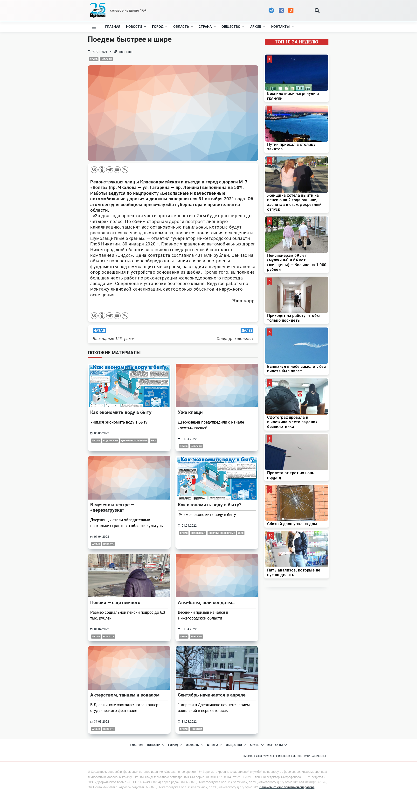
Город (157, 26)
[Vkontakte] (94, 169)
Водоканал (110, 440)
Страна (205, 26)
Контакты (280, 26)
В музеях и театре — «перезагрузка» (112, 507)
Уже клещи (190, 412)
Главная (112, 26)
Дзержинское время (134, 440)
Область (181, 26)
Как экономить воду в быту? (209, 505)
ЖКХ (153, 440)
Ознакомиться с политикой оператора (286, 787)
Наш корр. (126, 52)
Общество (231, 26)
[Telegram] (109, 169)
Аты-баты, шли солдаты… (207, 602)
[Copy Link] (125, 169)
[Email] (117, 169)
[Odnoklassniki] (101, 169)
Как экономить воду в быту (121, 412)
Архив (255, 26)
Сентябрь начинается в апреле (211, 695)
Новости (134, 26)
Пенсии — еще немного (115, 602)
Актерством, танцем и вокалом (125, 695)
